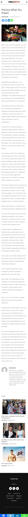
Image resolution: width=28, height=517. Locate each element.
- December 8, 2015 (11, 420)
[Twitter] (6, 20)
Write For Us (17, 493)
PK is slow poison (7, 463)
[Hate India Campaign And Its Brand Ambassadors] (14, 406)
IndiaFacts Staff (4, 465)
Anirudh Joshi (4, 16)
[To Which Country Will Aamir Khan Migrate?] (14, 430)
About (9, 493)
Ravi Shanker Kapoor (5, 443)
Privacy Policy (10, 498)
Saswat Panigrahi (4, 420)
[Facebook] (3, 20)
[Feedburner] (10, 488)
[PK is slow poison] (14, 454)
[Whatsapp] (11, 20)
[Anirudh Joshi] (4, 372)
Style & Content (10, 496)
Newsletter (14, 500)
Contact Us (18, 498)
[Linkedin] (8, 20)
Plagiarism (19, 496)
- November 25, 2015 (12, 443)
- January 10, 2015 (10, 465)
